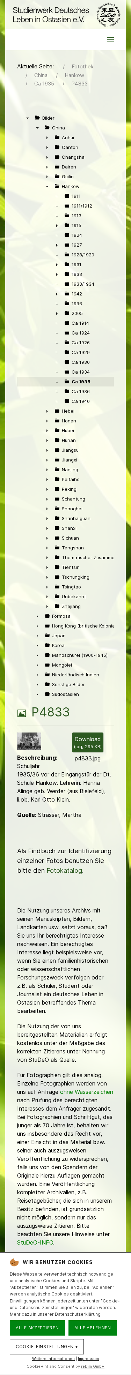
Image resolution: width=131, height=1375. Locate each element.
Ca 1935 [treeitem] (81, 381)
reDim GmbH (92, 1366)
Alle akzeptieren (37, 1327)
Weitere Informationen (53, 1358)
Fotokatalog (64, 870)
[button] (110, 39)
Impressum (88, 1358)
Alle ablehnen (92, 1327)
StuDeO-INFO (35, 1242)
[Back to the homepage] (65, 14)
